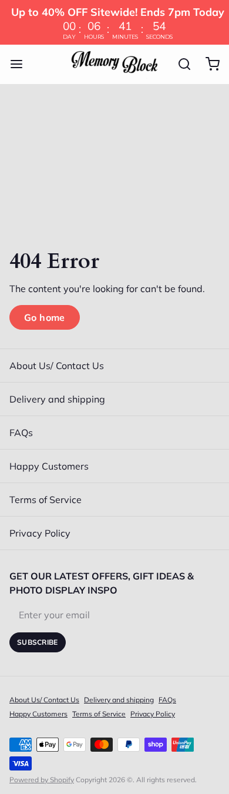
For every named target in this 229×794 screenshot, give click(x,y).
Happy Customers (49, 466)
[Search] (179, 64)
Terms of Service (45, 499)
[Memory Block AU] (115, 64)
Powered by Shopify (41, 779)
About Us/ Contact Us (56, 365)
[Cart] (208, 64)
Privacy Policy (39, 533)
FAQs (21, 432)
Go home (44, 317)
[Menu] (21, 64)
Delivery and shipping (57, 399)
